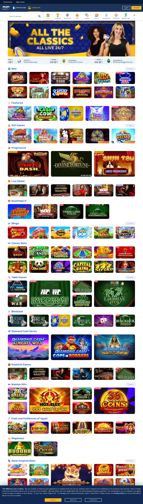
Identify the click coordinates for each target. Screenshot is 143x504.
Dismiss (53, 500)
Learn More (93, 500)
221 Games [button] (130, 69)
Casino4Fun (35, 8)
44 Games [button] (130, 223)
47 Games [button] (130, 125)
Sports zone (21, 8)
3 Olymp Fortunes (58, 62)
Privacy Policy (119, 493)
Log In (126, 8)
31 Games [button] (130, 384)
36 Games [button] (130, 277)
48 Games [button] (130, 461)
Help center (20, 2)
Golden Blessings (13, 62)
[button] (9, 38)
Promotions (8, 2)
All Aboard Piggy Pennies (106, 62)
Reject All (73, 500)
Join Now (136, 8)
